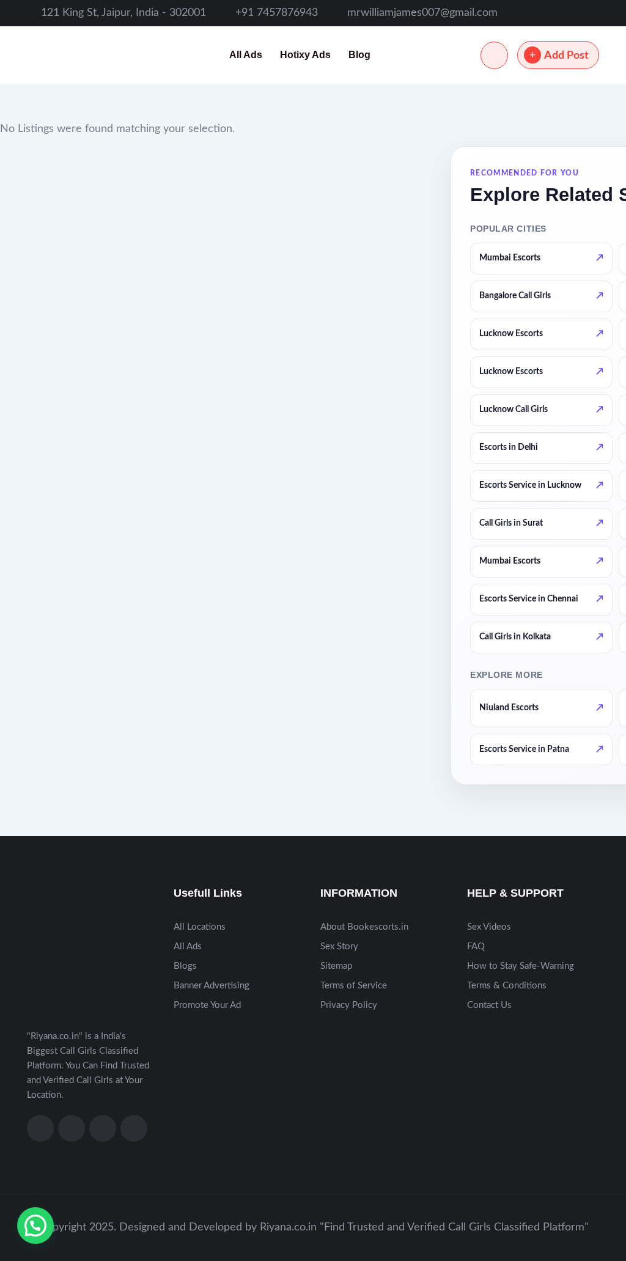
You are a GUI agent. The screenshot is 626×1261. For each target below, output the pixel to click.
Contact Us (489, 1005)
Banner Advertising (211, 985)
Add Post (566, 55)
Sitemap (336, 966)
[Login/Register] (494, 55)
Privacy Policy (348, 1005)
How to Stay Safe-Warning (520, 966)
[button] (35, 1225)
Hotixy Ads (305, 55)
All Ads (245, 55)
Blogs (185, 966)
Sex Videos (489, 927)
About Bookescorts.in (364, 927)
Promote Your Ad (207, 1005)
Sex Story (339, 946)
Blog (359, 55)
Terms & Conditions (507, 985)
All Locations (200, 927)
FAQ (476, 946)
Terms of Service (353, 985)
